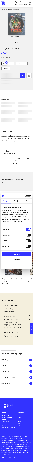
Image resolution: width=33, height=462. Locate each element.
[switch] (28, 235)
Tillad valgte (16, 259)
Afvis (16, 265)
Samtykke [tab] (6, 201)
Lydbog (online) (22, 63)
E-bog (11, 63)
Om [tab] (27, 201)
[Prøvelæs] (22, 75)
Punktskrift (6, 68)
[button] (16, 360)
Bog (4, 63)
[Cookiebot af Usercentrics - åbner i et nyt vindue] (23, 196)
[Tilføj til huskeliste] (29, 75)
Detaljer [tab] (16, 201)
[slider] (16, 26)
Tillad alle (16, 254)
